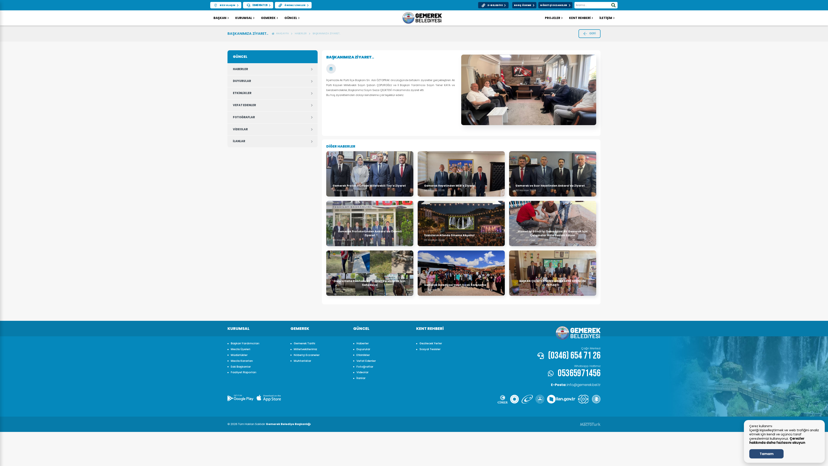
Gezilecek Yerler (430, 343)
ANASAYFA (281, 33)
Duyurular (242, 81)
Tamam (766, 454)
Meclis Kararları (242, 361)
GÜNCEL (290, 18)
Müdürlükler (239, 355)
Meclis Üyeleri (240, 349)
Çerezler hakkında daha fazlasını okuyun (777, 440)
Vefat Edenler (244, 105)
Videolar (240, 129)
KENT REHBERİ (580, 18)
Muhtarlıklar (302, 361)
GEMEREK (268, 18)
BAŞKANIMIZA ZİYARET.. (327, 33)
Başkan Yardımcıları (245, 343)
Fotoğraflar (244, 117)
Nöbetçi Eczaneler (307, 355)
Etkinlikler (242, 93)
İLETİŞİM (605, 18)
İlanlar (239, 141)
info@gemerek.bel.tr (576, 384)
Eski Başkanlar (241, 367)
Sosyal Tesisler (430, 349)
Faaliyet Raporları (243, 372)
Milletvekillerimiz (305, 349)
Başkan (219, 18)
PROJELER (552, 18)
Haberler (301, 33)
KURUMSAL (243, 18)
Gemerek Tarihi (304, 343)
